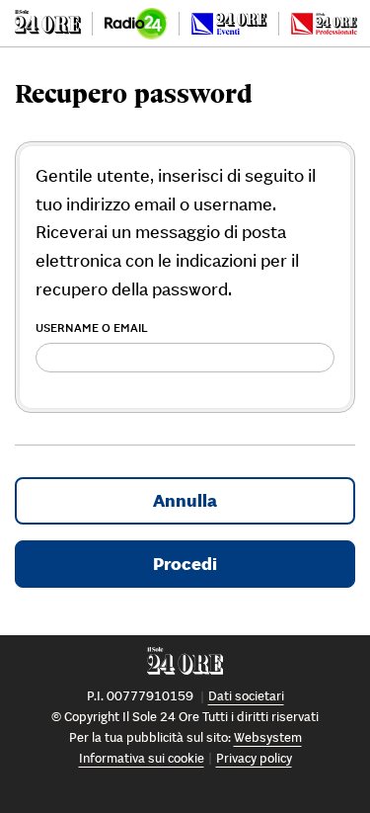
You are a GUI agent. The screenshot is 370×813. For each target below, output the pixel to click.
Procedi (185, 563)
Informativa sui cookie (141, 758)
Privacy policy (254, 758)
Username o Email (92, 327)
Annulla (185, 500)
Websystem (268, 737)
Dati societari (246, 696)
